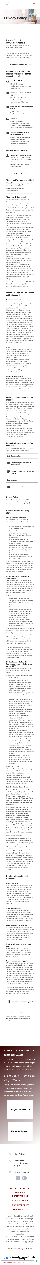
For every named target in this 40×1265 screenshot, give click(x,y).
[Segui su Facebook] (18, 1178)
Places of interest (20, 1131)
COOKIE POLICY (20, 1200)
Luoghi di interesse (20, 1109)
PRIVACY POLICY (20, 1205)
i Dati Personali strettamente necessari (19, 1017)
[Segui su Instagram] (24, 1178)
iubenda (8, 1016)
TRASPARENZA (20, 1209)
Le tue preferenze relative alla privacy (22, 1258)
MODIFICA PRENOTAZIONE (20, 1194)
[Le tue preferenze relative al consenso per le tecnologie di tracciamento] (36, 1261)
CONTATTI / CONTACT (20, 1188)
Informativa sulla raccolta (13, 1262)
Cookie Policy (28, 504)
